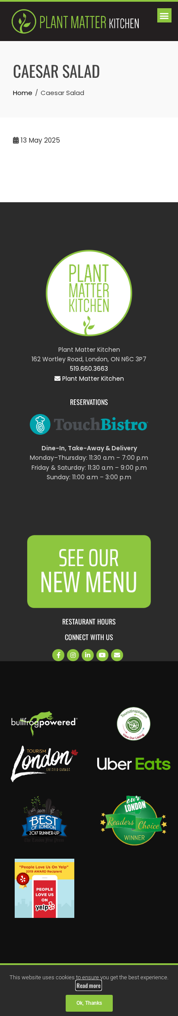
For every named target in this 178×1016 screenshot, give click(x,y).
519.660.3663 (89, 368)
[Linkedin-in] (88, 655)
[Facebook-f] (58, 655)
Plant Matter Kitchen (92, 378)
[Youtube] (102, 655)
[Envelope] (117, 655)
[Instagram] (73, 655)
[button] (164, 15)
